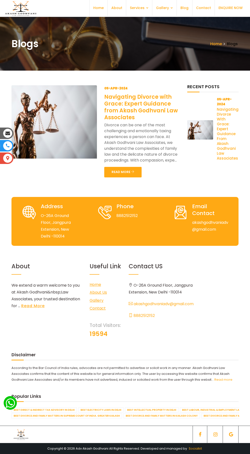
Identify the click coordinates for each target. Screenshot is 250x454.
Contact (203, 7)
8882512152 (144, 315)
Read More (33, 306)
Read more (223, 379)
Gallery (163, 7)
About (116, 7)
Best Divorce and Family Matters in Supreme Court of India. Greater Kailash (67, 416)
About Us (98, 292)
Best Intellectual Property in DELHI (151, 410)
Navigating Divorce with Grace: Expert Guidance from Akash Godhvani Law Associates (141, 107)
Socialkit (195, 448)
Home (98, 7)
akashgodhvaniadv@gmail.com (163, 304)
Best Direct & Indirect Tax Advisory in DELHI (44, 410)
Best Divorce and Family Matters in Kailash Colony (162, 416)
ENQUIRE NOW (231, 7)
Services (138, 7)
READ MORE (121, 172)
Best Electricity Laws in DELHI (101, 410)
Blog (184, 7)
